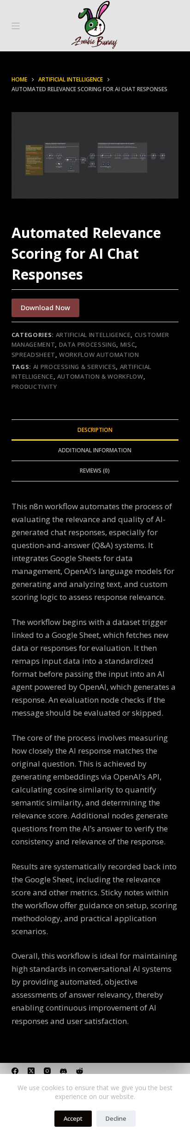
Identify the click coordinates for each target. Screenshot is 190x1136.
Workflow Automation (99, 354)
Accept (73, 1118)
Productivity (34, 386)
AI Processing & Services (74, 366)
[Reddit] (79, 1070)
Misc (128, 344)
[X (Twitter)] (31, 1070)
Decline (116, 1118)
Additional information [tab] (94, 450)
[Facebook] (15, 1070)
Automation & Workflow (100, 376)
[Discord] (63, 1070)
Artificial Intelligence (93, 335)
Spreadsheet (33, 354)
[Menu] (16, 26)
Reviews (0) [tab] (95, 470)
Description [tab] (95, 430)
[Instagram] (47, 1070)
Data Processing (88, 344)
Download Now (45, 307)
